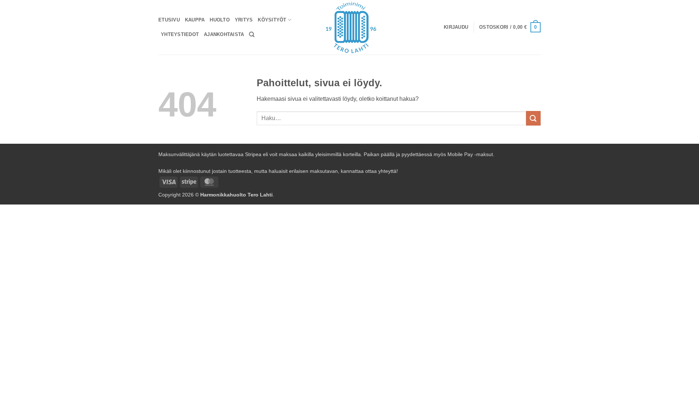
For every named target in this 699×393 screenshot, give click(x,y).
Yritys (244, 20)
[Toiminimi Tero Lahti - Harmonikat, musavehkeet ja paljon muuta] (350, 27)
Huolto (220, 20)
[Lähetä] (533, 118)
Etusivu (169, 20)
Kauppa (195, 20)
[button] (456, 27)
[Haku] (251, 34)
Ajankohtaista (224, 34)
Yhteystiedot (180, 34)
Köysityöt (272, 20)
